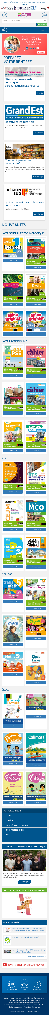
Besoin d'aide (42, 24)
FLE (6, 840)
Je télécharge (38, 177)
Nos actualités (11, 922)
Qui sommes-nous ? (24, 988)
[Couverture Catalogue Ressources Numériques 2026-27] (24, 904)
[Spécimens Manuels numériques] (24, 72)
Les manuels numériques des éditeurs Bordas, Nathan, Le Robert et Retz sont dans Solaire (28, 929)
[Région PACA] (24, 193)
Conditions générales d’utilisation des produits (24, 1000)
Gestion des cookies (15, 1007)
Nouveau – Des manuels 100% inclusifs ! (26, 937)
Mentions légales (38, 1005)
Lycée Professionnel (14, 830)
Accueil (6, 998)
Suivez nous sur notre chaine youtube (26, 965)
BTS (7, 835)
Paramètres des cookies (32, 1007)
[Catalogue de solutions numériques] (24, 44)
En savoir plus (12, 260)
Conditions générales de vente (34, 998)
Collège (9, 820)
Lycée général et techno (17, 825)
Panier (44, 15)
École (8, 815)
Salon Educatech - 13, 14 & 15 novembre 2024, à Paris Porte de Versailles (28, 951)
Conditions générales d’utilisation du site (17, 1005)
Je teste (40, 93)
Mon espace (5, 15)
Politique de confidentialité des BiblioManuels (24, 1002)
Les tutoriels (38, 133)
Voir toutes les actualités (37, 956)
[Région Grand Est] (24, 112)
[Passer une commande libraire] (24, 151)
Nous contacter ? (16, 998)
